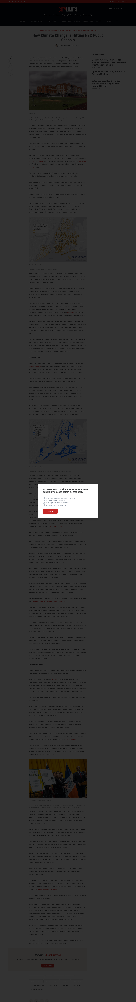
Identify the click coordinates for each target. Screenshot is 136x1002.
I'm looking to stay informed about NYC (57, 502)
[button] (95, 486)
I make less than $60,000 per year (56, 505)
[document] (68, 501)
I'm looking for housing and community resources (60, 498)
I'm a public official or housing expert (56, 500)
